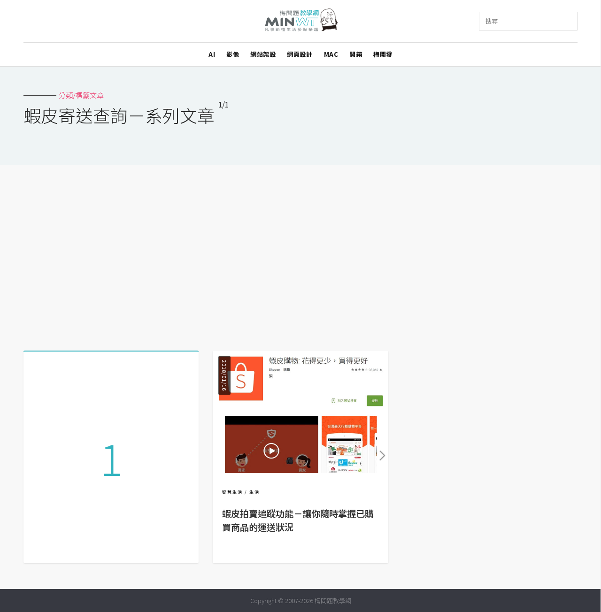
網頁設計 (299, 54)
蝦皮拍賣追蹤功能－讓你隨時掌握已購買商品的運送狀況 (298, 520)
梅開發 (383, 54)
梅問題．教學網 (300, 21)
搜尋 (491, 20)
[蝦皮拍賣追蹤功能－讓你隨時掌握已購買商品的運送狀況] (300, 470)
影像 (232, 54)
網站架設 (263, 54)
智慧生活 (232, 492)
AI (211, 54)
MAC (331, 54)
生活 (254, 492)
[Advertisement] (300, 254)
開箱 (355, 54)
